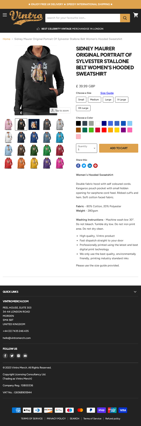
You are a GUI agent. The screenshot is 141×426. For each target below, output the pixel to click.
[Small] (81, 103)
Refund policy (112, 418)
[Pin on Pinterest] (95, 165)
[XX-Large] (84, 112)
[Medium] (95, 103)
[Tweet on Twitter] (84, 165)
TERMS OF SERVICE (32, 418)
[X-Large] (122, 103)
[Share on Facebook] (78, 165)
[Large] (109, 103)
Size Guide (107, 93)
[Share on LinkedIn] (90, 165)
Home (6, 39)
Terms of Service (92, 418)
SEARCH (74, 418)
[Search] (125, 18)
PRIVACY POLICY (56, 418)
